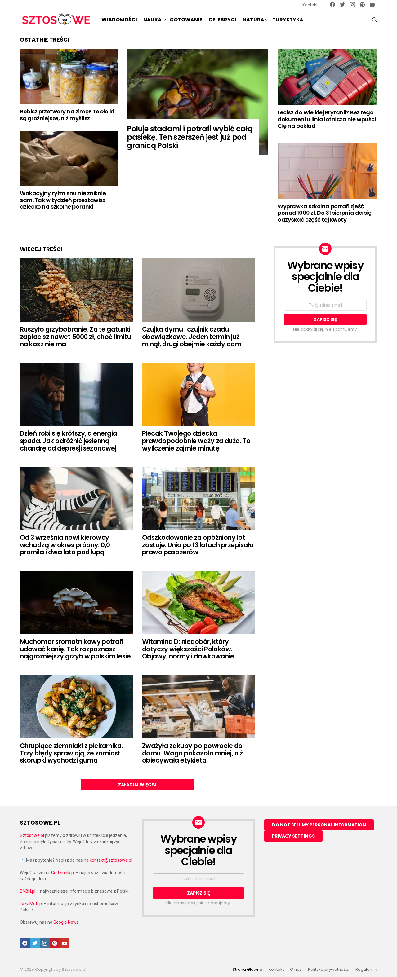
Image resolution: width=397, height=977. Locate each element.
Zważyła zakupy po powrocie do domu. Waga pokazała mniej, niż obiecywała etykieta (192, 753)
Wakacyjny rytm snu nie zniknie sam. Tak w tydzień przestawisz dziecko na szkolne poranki (63, 199)
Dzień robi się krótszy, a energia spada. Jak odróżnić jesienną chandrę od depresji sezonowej (68, 440)
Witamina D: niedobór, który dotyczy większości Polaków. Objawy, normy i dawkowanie (188, 649)
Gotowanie (186, 19)
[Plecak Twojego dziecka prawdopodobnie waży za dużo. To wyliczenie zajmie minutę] (198, 394)
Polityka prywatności (328, 969)
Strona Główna (247, 969)
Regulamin (366, 969)
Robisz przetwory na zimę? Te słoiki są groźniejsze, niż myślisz (67, 115)
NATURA (253, 19)
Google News (66, 922)
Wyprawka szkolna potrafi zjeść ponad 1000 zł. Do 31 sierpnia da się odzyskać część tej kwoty (325, 212)
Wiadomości (119, 19)
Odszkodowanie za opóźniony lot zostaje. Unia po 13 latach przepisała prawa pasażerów (198, 545)
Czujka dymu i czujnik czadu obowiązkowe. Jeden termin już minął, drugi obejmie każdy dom (191, 336)
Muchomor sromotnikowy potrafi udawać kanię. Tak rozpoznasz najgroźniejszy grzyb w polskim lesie (75, 649)
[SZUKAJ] (374, 20)
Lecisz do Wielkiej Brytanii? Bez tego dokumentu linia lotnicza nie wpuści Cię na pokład (327, 119)
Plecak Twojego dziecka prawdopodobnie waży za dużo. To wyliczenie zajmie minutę (196, 440)
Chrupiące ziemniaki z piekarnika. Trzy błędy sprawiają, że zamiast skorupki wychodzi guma (71, 753)
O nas (296, 969)
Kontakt (310, 5)
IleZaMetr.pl (31, 903)
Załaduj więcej (137, 784)
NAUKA (152, 19)
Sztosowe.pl (32, 835)
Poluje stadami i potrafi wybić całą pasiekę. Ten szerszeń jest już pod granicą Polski (189, 137)
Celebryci (222, 19)
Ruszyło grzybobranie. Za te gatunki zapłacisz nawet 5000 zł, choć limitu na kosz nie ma (75, 336)
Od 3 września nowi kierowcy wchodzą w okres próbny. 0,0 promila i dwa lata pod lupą (65, 545)
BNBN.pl (27, 891)
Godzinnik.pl (63, 872)
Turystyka (287, 19)
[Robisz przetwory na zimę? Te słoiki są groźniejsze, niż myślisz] (69, 76)
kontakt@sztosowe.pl (111, 860)
